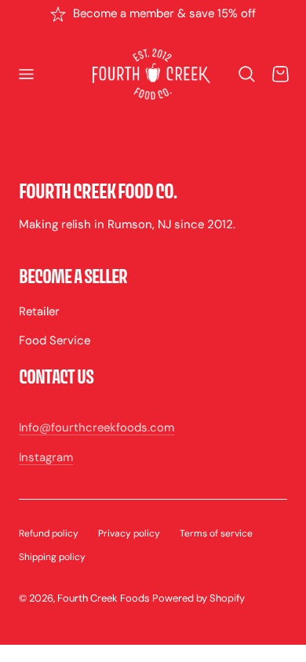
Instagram (46, 457)
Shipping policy (52, 557)
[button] (26, 74)
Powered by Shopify (198, 598)
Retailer (39, 311)
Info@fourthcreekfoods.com (96, 427)
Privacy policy (129, 533)
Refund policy (48, 533)
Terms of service (216, 533)
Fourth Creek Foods (103, 598)
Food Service (54, 340)
